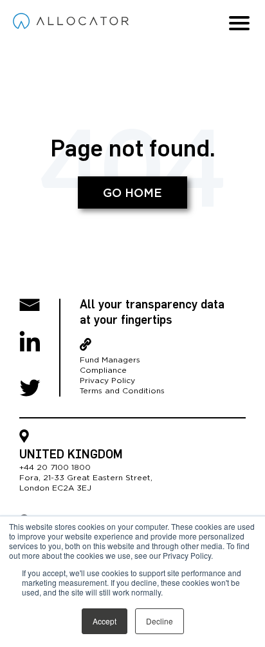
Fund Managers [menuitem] (110, 360)
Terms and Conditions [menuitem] (122, 391)
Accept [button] (104, 620)
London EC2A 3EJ (55, 488)
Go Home (132, 194)
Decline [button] (159, 620)
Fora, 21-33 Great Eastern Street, (85, 478)
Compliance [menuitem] (103, 370)
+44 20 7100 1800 (55, 467)
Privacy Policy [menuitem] (107, 380)
